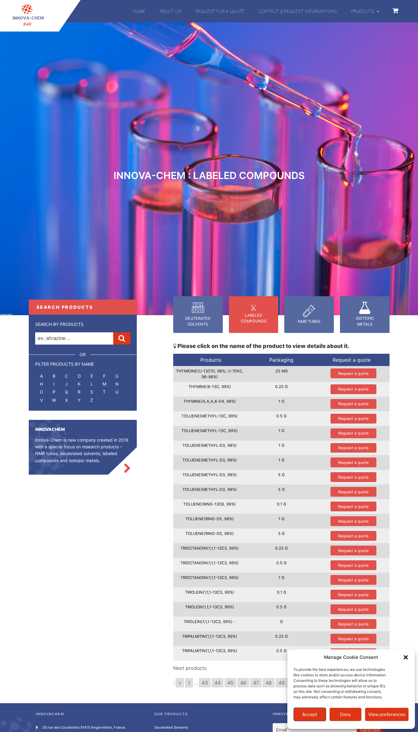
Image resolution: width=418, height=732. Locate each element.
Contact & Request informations (298, 11)
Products (362, 11)
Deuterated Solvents (171, 727)
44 (218, 683)
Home (139, 11)
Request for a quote (220, 11)
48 (269, 683)
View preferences (386, 714)
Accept (309, 714)
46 (243, 683)
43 (205, 683)
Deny (345, 714)
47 (256, 683)
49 (281, 683)
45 (230, 683)
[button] (406, 657)
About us (170, 11)
